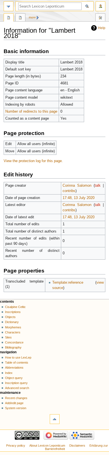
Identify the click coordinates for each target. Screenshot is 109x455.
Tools (100, 18)
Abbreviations (14, 367)
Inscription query (16, 383)
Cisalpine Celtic (15, 307)
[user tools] (100, 6)
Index (9, 373)
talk (98, 186)
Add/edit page (14, 403)
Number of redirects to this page (31, 111)
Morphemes (13, 327)
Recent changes (16, 398)
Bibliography (13, 347)
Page (8, 18)
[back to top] (55, 419)
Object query (14, 378)
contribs (69, 191)
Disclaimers (77, 445)
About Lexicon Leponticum (47, 445)
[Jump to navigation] (8, 6)
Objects (10, 317)
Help (101, 28)
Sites (8, 337)
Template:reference (67, 283)
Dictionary (12, 322)
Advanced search (17, 388)
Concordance (14, 342)
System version (15, 408)
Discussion (20, 18)
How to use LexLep (18, 357)
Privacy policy (15, 445)
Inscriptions (13, 312)
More (32, 17)
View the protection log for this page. (33, 161)
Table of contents (16, 362)
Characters (12, 332)
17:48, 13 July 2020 (78, 198)
